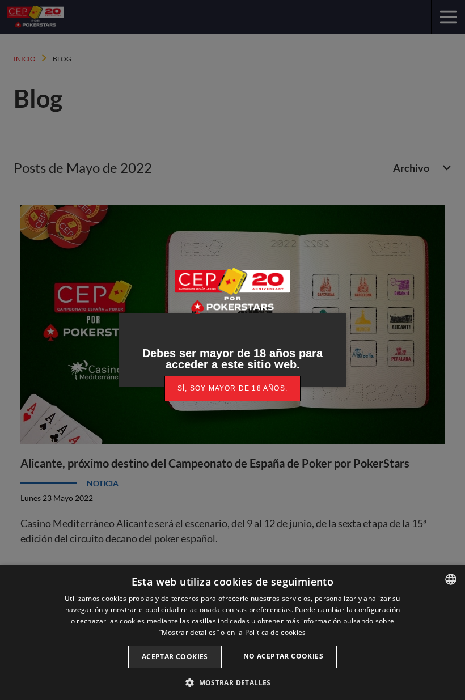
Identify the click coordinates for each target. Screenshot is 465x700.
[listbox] (450, 579)
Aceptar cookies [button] (175, 656)
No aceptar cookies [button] (283, 656)
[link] (232, 388)
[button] (232, 681)
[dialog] (232, 632)
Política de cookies (275, 632)
